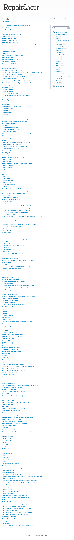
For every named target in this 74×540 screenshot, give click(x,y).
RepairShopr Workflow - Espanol (10, 368)
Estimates (4, 174)
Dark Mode (5, 125)
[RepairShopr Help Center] (21, 7)
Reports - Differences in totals (9, 372)
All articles (59, 82)
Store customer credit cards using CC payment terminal (16, 432)
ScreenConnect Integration (9, 389)
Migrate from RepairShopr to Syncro (11, 268)
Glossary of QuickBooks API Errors (11, 199)
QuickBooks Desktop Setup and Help (11, 345)
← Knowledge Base (7, 21)
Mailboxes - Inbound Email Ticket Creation (13, 254)
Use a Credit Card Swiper (8, 478)
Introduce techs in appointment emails (12, 226)
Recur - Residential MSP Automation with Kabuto (14, 351)
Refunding (4, 355)
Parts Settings (5, 313)
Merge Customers (6, 262)
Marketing (58, 63)
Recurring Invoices (7, 353)
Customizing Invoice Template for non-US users (14, 121)
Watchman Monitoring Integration (10, 491)
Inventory (4, 228)
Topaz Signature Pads (7, 466)
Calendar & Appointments (62, 40)
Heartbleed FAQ (6, 203)
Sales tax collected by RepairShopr (11, 381)
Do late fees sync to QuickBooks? (10, 148)
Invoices (4, 237)
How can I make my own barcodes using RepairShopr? (16, 206)
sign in (66, 18)
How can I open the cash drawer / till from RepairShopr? (16, 208)
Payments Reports (7, 324)
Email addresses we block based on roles (13, 157)
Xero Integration (6, 523)
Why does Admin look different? (10, 510)
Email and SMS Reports (8, 159)
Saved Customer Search (8, 383)
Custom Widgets (6, 100)
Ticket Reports (5, 455)
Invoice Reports (6, 235)
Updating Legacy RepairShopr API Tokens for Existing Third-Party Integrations (22, 476)
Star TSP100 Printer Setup (9, 425)
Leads (57, 61)
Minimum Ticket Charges (8, 271)
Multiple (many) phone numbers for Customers (14, 281)
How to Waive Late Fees (8, 214)
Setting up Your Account (8, 400)
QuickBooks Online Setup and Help (11, 347)
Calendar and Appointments (9, 68)
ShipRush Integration (7, 404)
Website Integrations (7, 493)
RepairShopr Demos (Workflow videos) (12, 362)
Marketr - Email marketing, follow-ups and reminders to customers (19, 260)
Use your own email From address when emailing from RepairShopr (19, 480)
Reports (58, 78)
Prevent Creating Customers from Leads (12, 334)
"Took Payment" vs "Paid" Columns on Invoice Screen (16, 25)
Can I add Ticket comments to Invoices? (12, 70)
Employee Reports (7, 167)
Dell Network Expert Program (9, 138)
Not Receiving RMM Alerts (9, 292)
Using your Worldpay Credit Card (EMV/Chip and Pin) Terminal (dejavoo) (21, 483)
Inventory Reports (6, 230)
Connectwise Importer (7, 89)
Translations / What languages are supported (13, 468)
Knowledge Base (61, 32)
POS (57, 69)
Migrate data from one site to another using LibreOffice (16, 266)
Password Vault (6, 317)
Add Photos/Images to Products (10, 36)
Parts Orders (5, 311)
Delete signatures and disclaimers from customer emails (16, 134)
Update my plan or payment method (11, 474)
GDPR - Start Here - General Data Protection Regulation (16, 191)
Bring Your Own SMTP (8, 57)
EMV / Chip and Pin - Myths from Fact (11, 172)
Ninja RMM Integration (8, 290)
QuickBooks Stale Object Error (10, 349)
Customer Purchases (7, 108)
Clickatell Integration (7, 85)
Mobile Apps (59, 65)
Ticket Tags (5, 457)
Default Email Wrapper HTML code (11, 129)
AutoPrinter (5, 53)
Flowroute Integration (7, 180)
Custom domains (6, 97)
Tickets (4, 461)
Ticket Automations (7, 453)
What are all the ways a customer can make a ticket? (15, 495)
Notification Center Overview (9, 294)
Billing (57, 38)
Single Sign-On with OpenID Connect (11, 410)
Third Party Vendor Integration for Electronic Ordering (16, 451)
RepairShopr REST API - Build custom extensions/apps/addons (18, 366)
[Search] (68, 27)
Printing (58, 71)
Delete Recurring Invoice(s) (9, 131)
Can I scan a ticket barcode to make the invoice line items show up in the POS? (22, 72)
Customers (5, 114)
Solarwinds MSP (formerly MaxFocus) (12, 419)
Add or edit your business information (11, 34)
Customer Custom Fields (8, 102)
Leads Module (5, 247)
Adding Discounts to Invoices (9, 40)
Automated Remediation (8, 51)
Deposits (4, 140)
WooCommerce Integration (9, 516)
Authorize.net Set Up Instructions (10, 49)
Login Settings (5, 251)
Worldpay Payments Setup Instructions (12, 521)
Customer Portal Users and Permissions (12, 106)
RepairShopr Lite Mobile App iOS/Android (13, 364)
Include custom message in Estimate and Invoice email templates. (19, 224)
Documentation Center (8, 150)
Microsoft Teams (6, 264)
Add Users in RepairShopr (9, 38)
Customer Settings (7, 112)
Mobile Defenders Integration (9, 273)
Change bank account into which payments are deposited (17, 83)
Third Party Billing (6, 449)
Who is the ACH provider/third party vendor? (13, 506)
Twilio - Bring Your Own (8, 470)
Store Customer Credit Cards (9, 430)
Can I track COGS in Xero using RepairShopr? (14, 76)
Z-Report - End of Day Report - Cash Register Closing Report (18, 525)
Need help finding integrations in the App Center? (15, 288)
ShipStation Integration (8, 406)
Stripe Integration (6, 434)
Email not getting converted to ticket (11, 165)
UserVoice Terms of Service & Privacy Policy (37, 535)
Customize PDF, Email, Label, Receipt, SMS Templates (16, 119)
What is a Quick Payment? (9, 502)
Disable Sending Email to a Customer (12, 144)
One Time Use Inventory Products (10, 300)
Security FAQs (5, 393)
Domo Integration (6, 153)
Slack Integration (6, 413)
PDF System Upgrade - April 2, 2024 (11, 326)
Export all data (5, 176)
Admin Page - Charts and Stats (10, 42)
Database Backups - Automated (10, 127)
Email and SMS (60, 48)
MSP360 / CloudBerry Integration (10, 277)
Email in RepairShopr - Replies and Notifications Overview (17, 163)
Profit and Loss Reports (8, 338)
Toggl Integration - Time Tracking (10, 463)
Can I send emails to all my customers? (12, 74)
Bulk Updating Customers (8, 61)
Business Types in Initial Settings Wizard (12, 66)
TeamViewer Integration (8, 446)
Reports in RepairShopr (8, 374)
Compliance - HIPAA (7, 87)
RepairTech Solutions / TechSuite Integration (13, 370)
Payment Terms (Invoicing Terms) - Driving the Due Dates (17, 321)
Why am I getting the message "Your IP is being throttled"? (17, 508)
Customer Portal (6, 104)
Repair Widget (5, 357)
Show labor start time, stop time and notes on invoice (15, 408)
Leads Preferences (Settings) (9, 249)
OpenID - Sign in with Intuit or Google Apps (13, 304)
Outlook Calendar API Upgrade (10, 307)
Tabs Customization (7, 440)
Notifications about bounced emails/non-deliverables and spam (18, 296)
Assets (3, 47)
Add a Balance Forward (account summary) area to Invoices (17, 30)
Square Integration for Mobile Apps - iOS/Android (14, 423)
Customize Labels (6, 117)
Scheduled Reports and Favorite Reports (12, 387)
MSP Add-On (5, 275)
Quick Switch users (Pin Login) (10, 343)
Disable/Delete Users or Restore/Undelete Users (14, 146)
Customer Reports (6, 110)
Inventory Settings (6, 232)
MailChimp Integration (7, 256)
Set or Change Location (8, 398)
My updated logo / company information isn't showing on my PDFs (19, 285)
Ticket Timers (5, 459)
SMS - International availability (10, 415)
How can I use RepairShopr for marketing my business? (16, 210)
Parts (57, 67)
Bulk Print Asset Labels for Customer (11, 59)
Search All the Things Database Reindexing (13, 391)
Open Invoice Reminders (8, 302)
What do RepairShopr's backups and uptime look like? (16, 497)
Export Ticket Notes (7, 178)
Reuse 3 (4, 377)
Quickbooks (59, 74)
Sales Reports (5, 379)
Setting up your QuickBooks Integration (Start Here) (15, 402)
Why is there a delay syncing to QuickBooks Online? (15, 514)
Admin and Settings (61, 34)
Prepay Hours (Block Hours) (9, 332)
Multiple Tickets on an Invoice (9, 283)
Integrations (59, 55)
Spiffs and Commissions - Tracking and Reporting (15, 421)
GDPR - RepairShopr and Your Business (12, 189)
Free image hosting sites (8, 184)
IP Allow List (5, 241)
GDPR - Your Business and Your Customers (13, 193)
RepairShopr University (62, 76)
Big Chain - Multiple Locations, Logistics (12, 55)
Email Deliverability (7, 161)
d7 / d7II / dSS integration (8, 123)
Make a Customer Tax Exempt (10, 258)
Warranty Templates (7, 489)
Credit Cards (59, 44)
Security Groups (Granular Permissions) (12, 396)
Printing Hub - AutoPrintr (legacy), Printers (13, 336)
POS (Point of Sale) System (9, 328)
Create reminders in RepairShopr (10, 93)
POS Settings (5, 330)
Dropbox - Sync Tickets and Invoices (11, 155)
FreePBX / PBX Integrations (9, 187)
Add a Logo (5, 32)
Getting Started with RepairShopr (10, 197)
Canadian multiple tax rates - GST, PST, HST (13, 78)
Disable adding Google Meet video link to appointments (16, 142)
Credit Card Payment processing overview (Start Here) (16, 95)
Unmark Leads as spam (8, 472)
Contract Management (8, 91)
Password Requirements (8, 315)
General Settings (6, 195)
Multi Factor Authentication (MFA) (10, 279)
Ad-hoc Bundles (6, 28)
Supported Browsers (7, 436)
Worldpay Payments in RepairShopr (11, 519)
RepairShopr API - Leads (8, 360)
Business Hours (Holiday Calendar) (11, 64)
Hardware (58, 52)
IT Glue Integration (7, 243)
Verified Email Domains (8, 485)
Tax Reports (5, 444)
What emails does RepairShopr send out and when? (15, 499)
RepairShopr (60, 86)
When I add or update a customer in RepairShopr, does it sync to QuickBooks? (22, 504)
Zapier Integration (6, 527)
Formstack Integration (7, 182)
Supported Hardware (7, 438)
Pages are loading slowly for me (10, 309)
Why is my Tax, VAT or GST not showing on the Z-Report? (17, 512)
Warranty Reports (6, 487)
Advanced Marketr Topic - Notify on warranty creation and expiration (19, 44)
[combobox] (60, 27)
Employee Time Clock (7, 170)
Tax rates (4, 442)
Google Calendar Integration (9, 201)
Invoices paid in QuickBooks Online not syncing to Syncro (17, 239)
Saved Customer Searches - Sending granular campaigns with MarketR (20, 385)
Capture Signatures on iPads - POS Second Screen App (16, 81)
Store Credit (5, 427)
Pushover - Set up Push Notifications (11, 340)
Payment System (6, 319)
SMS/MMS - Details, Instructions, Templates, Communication (17, 417)
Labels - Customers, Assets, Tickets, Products (14, 245)
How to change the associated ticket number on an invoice (17, 212)
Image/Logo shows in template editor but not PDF (15, 220)
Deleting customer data (8, 136)
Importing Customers (7, 222)
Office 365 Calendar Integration (10, 298)
